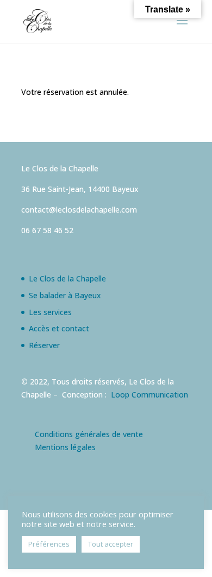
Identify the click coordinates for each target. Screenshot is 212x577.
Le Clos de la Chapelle (67, 278)
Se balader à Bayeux (65, 295)
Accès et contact (59, 328)
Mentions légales (65, 447)
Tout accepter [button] (110, 544)
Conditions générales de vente (89, 434)
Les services (50, 312)
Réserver (44, 345)
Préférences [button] (49, 544)
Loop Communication (149, 394)
